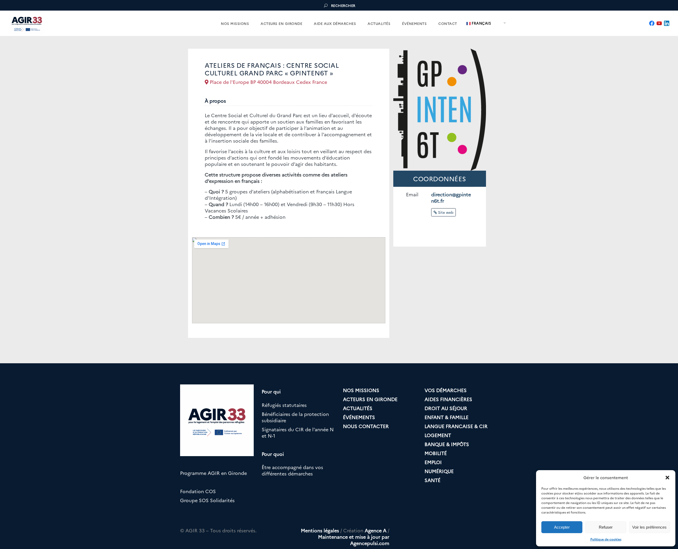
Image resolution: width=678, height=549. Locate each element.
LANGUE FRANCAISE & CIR (456, 426)
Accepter (562, 527)
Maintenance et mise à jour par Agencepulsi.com (353, 539)
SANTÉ (432, 480)
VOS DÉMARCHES (446, 390)
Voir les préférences (649, 527)
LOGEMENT (438, 435)
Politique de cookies (605, 539)
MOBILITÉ (436, 453)
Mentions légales (320, 530)
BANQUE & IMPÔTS (447, 444)
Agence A (375, 530)
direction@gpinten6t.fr (451, 197)
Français (481, 23)
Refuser (606, 527)
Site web (445, 212)
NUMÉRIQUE (439, 471)
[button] (667, 477)
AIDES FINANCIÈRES (448, 399)
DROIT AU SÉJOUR (446, 408)
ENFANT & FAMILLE (447, 417)
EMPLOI (433, 462)
